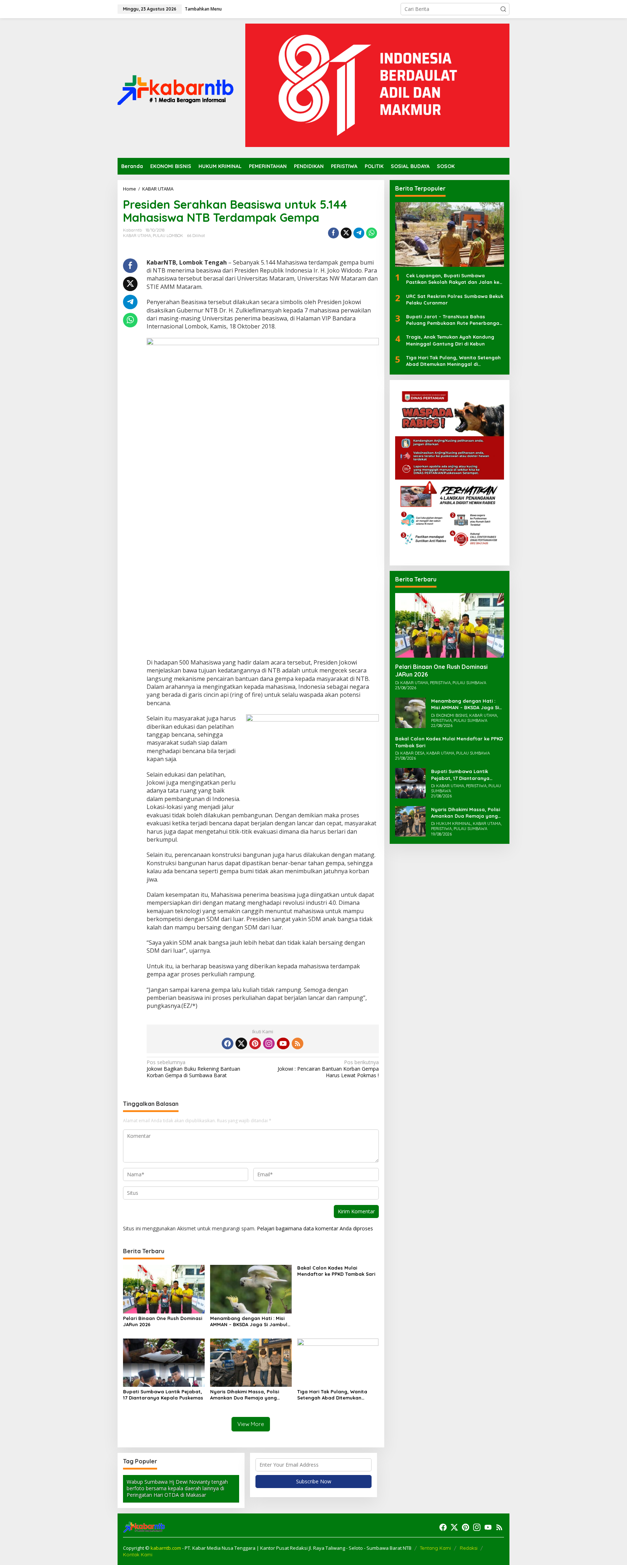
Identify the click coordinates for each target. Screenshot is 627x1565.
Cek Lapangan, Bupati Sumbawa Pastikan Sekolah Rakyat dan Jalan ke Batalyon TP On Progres (452, 279)
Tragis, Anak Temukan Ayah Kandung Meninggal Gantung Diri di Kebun (450, 340)
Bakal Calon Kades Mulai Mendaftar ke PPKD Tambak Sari (336, 1271)
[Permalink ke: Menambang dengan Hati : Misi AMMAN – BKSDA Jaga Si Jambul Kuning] (251, 1288)
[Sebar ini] (333, 233)
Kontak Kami (137, 1554)
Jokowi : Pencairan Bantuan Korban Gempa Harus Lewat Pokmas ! (328, 1069)
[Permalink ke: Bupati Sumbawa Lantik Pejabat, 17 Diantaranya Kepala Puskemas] (164, 1361)
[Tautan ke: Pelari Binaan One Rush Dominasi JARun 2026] (449, 625)
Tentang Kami (435, 1548)
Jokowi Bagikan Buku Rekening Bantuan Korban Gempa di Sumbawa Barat (193, 1069)
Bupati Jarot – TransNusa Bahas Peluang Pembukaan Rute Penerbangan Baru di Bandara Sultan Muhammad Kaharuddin (454, 320)
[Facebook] (227, 1043)
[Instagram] (269, 1043)
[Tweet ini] (346, 233)
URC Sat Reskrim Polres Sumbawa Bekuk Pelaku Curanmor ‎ (454, 299)
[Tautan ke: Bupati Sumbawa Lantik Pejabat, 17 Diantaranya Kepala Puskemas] (410, 783)
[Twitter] (241, 1043)
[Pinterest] (255, 1043)
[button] (503, 9)
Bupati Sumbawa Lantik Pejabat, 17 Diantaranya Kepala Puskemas (163, 1395)
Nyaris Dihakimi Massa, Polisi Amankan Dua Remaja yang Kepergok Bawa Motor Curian (246, 1395)
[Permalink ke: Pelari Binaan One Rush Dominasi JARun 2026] (164, 1288)
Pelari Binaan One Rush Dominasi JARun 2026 (162, 1321)
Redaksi (469, 1548)
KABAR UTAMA (137, 235)
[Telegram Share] (358, 233)
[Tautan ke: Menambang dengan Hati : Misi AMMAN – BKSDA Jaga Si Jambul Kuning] (410, 712)
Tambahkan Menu (203, 9)
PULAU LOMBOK (168, 235)
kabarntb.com (166, 1548)
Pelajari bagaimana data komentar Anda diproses (315, 1228)
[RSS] (297, 1043)
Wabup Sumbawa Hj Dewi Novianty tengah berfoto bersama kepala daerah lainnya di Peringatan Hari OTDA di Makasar (177, 1488)
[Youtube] (283, 1043)
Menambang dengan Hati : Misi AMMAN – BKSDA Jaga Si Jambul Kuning (248, 1321)
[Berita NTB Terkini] (176, 87)
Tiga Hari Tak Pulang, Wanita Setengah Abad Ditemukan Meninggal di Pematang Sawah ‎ (335, 1395)
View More (250, 1424)
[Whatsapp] (371, 233)
